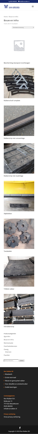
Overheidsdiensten (10, 346)
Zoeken (22, 360)
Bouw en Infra (9, 340)
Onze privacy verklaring (12, 417)
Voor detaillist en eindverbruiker (16, 384)
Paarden (7, 355)
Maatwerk (8, 374)
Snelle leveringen (11, 387)
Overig (6, 349)
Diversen (8, 352)
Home (6, 17)
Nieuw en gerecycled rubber (15, 381)
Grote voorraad (10, 377)
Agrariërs (7, 336)
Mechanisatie (8, 343)
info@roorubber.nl (10, 409)
